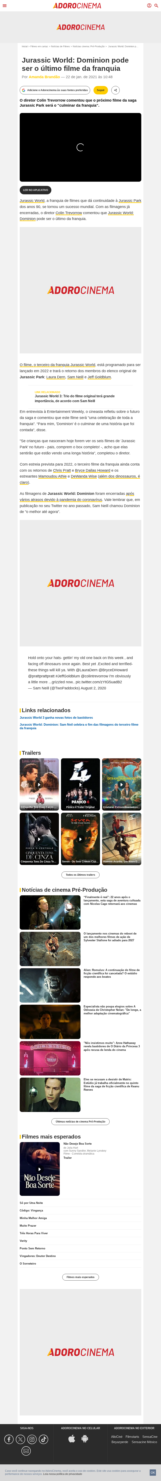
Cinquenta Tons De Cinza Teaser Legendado (40, 861)
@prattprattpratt (41, 676)
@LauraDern (86, 670)
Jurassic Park (130, 201)
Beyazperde (120, 1442)
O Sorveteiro (28, 1263)
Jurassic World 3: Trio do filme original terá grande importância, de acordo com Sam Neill (75, 398)
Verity (23, 1240)
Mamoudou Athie (52, 476)
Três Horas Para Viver (34, 1233)
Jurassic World (32, 201)
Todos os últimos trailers (80, 874)
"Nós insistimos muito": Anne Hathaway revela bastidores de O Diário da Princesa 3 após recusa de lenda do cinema (112, 1046)
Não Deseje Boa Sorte (78, 1143)
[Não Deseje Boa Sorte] (40, 1169)
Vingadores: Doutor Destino (38, 1256)
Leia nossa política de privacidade (62, 1474)
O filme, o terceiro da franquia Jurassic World (57, 365)
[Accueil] (77, 5)
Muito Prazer (28, 1225)
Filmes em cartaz (39, 46)
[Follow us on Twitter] (21, 1439)
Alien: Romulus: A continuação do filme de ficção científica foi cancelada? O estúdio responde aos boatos (112, 973)
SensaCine (149, 1436)
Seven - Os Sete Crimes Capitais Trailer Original (81, 861)
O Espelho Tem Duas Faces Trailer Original (40, 807)
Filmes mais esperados (81, 1277)
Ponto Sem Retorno (32, 1248)
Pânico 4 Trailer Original (80, 807)
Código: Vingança (31, 1210)
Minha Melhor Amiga (33, 1218)
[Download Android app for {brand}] (87, 1438)
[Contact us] (26, 1451)
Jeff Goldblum (99, 377)
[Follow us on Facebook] (9, 1439)
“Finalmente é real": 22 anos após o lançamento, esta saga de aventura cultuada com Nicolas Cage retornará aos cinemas (112, 900)
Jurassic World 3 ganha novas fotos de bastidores (56, 717)
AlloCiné (116, 1436)
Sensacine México (144, 1442)
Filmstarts (132, 1436)
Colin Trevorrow (69, 213)
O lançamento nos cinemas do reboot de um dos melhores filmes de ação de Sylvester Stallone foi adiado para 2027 (110, 937)
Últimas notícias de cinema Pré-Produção (80, 1121)
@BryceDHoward (113, 670)
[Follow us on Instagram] (32, 1439)
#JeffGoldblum (68, 676)
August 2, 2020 (93, 688)
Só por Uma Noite (31, 1202)
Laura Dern (55, 377)
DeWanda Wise (84, 476)
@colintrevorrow (94, 676)
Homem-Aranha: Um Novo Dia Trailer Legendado (122, 861)
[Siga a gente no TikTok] (44, 1439)
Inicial (24, 46)
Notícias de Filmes (60, 46)
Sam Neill (75, 377)
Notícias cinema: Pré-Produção (89, 46)
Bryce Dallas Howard (92, 470)
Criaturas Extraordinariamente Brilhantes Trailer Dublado (122, 807)
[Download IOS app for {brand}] (74, 1438)
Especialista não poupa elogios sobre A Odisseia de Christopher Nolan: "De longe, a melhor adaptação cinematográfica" (112, 1010)
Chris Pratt (62, 470)
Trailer (68, 1157)
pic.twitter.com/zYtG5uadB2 (99, 682)
